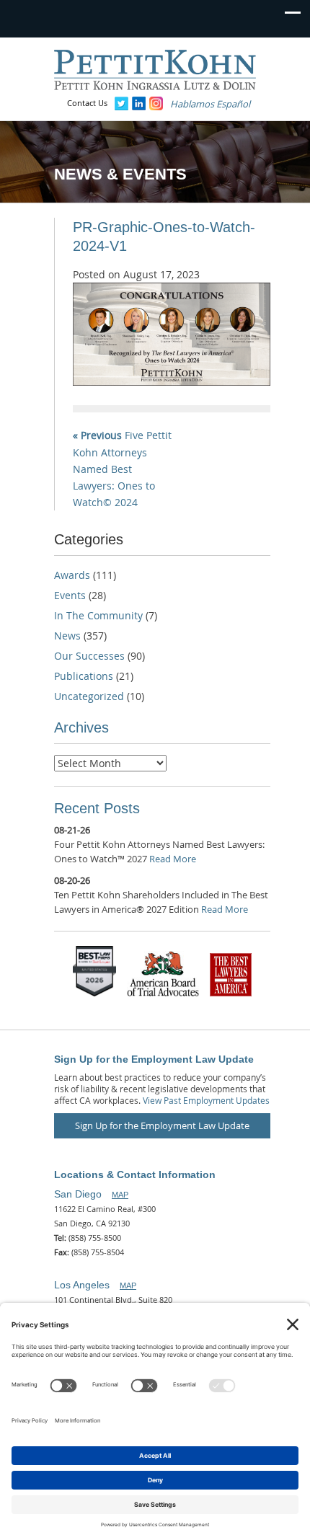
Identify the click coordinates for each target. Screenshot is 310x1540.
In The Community (98, 615)
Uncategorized (89, 696)
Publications (83, 676)
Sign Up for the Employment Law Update (162, 1125)
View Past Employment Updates (206, 1100)
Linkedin (139, 103)
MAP (120, 1194)
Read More (172, 858)
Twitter (121, 103)
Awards (72, 575)
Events (70, 595)
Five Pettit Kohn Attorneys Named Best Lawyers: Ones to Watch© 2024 (122, 468)
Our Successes (89, 656)
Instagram (156, 103)
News (67, 635)
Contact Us (87, 102)
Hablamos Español (210, 103)
